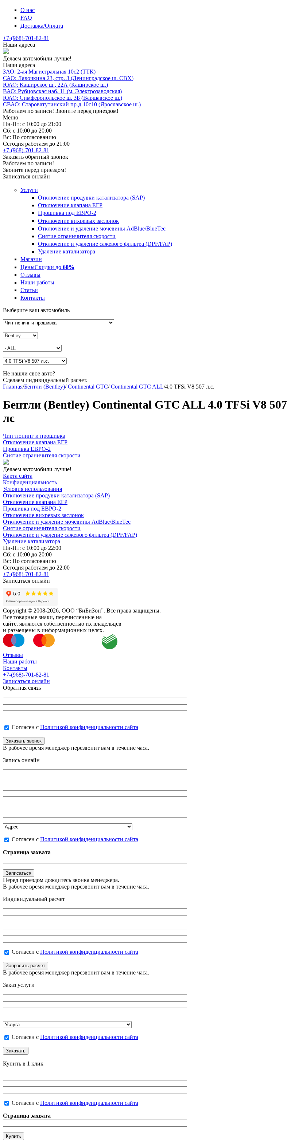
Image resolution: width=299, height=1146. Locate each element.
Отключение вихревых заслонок (78, 221)
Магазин (31, 259)
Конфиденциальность (30, 482)
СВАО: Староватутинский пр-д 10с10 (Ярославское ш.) (72, 104)
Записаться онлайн (26, 681)
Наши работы (37, 282)
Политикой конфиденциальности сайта (89, 727)
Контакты (32, 298)
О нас (27, 10)
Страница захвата (27, 852)
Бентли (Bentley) (44, 386)
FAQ (26, 18)
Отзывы (30, 275)
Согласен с (75, 727)
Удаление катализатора (66, 251)
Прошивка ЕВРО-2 (27, 449)
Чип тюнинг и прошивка (34, 436)
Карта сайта (17, 476)
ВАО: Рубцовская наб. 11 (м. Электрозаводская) (62, 91)
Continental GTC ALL (136, 386)
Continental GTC (87, 386)
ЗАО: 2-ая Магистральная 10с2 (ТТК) (49, 71)
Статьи (29, 290)
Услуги (29, 190)
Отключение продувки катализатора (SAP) (91, 197)
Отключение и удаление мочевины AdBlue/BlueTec (102, 228)
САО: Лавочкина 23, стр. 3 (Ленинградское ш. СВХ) (68, 78)
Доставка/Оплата (41, 26)
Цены (47, 267)
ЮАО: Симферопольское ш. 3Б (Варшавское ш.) (62, 98)
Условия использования (32, 489)
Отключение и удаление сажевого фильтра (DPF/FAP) (105, 244)
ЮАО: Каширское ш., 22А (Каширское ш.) (55, 85)
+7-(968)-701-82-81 (26, 38)
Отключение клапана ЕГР (70, 205)
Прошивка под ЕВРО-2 (67, 213)
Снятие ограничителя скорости (77, 236)
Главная (13, 386)
